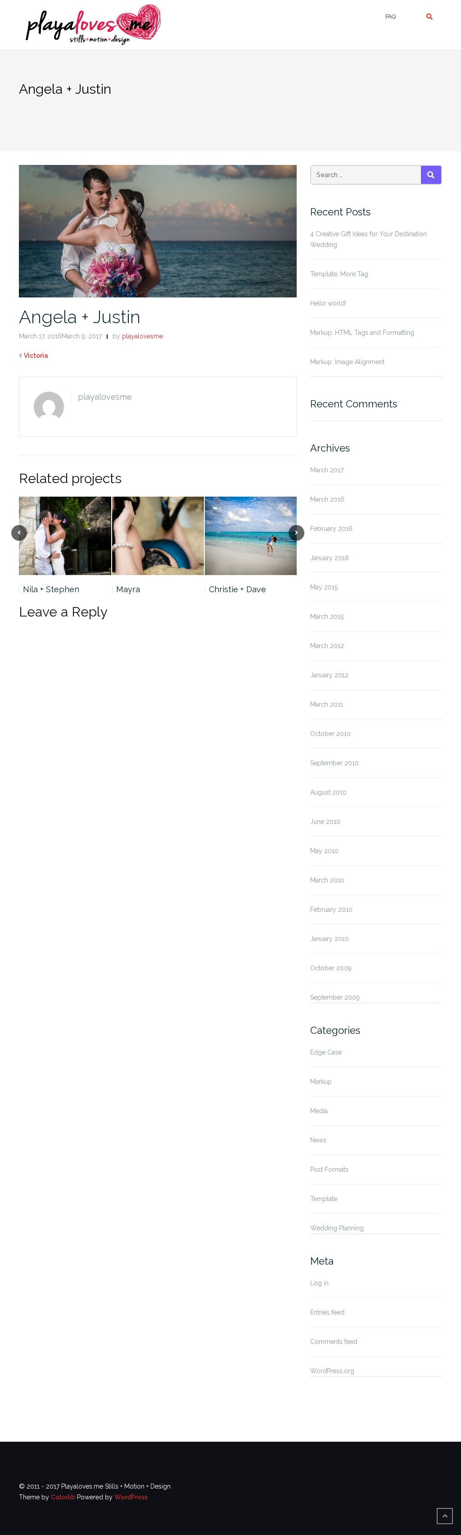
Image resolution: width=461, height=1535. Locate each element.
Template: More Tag (339, 274)
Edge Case (326, 1052)
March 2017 (326, 470)
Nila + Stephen (51, 589)
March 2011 (326, 704)
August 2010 (328, 792)
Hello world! (328, 303)
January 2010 (329, 938)
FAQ (390, 16)
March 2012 (327, 645)
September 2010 (334, 763)
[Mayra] (158, 536)
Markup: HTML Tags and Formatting (362, 332)
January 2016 (329, 558)
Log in (319, 1283)
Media (319, 1111)
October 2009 (331, 968)
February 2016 (331, 528)
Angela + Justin (79, 316)
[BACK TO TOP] (445, 1516)
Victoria (36, 355)
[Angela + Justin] (158, 230)
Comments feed (333, 1341)
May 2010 (324, 850)
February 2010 (331, 909)
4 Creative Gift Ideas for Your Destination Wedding (368, 239)
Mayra (128, 589)
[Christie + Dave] (251, 536)
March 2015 (326, 616)
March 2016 (327, 499)
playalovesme (142, 336)
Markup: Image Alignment (347, 361)
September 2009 (335, 997)
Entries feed (327, 1312)
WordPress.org (332, 1371)
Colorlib (63, 1497)
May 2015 (324, 587)
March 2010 (327, 880)
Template (323, 1198)
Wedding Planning (337, 1228)
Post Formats (329, 1169)
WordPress (131, 1497)
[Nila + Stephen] (65, 536)
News (318, 1140)
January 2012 (329, 675)
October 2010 (330, 733)
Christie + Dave (237, 589)
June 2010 (325, 821)
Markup (321, 1081)
